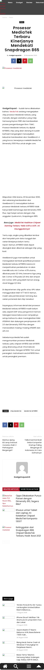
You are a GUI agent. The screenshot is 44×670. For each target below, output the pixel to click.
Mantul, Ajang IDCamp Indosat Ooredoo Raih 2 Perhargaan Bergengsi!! (9, 445)
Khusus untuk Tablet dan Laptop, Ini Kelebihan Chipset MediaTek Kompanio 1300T (26, 516)
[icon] (38, 667)
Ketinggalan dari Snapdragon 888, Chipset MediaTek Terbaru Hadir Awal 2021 (28, 531)
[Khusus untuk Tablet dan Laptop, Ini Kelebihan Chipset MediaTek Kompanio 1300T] (8, 513)
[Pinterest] (24, 60)
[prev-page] (4, 541)
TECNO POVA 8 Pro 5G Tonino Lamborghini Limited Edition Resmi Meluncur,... (29, 607)
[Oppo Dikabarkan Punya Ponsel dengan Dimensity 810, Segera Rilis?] (8, 500)
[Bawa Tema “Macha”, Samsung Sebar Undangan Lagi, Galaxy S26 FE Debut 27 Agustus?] (8, 658)
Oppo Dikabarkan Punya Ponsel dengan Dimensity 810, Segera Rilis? (28, 500)
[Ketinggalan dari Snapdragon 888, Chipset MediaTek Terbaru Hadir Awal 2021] (8, 530)
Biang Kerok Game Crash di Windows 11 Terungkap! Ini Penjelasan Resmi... (28, 644)
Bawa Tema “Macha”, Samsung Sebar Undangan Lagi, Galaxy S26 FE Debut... (28, 657)
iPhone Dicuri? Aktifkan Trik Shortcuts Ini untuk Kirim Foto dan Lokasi (29, 620)
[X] (19, 60)
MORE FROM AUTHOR (29, 489)
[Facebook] (13, 60)
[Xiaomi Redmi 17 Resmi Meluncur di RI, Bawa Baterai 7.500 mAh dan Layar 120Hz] (8, 633)
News (11, 17)
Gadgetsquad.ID (15, 55)
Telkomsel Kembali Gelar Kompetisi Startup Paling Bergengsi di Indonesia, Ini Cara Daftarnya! (33, 446)
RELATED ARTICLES (11, 489)
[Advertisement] (22, 170)
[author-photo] (22, 474)
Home (4, 17)
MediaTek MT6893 (30, 411)
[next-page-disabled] (7, 541)
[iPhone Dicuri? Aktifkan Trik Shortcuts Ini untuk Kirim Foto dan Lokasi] (8, 620)
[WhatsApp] (30, 60)
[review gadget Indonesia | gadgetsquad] (3, 7)
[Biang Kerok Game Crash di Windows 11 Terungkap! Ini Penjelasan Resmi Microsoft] (8, 645)
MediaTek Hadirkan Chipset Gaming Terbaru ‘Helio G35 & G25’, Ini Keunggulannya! (22, 225)
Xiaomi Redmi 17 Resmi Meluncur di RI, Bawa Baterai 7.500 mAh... (28, 632)
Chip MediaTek (15, 411)
